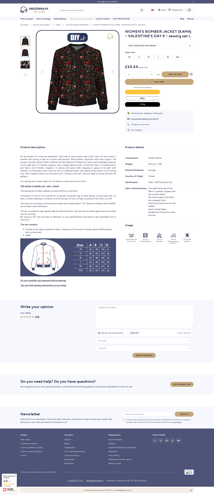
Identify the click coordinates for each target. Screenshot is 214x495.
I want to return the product (31, 451)
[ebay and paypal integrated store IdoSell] (189, 472)
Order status (25, 439)
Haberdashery (60, 18)
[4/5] (30, 316)
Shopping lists (177, 10)
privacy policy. (177, 422)
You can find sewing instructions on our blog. (43, 285)
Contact (23, 455)
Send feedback (144, 355)
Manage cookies (114, 463)
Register (67, 439)
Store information (115, 439)
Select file (134, 333)
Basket (67, 443)
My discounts (69, 459)
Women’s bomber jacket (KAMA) (77, 25)
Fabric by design (43, 18)
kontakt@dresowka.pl (94, 480)
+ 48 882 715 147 (75, 480)
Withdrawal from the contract (120, 459)
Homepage (24, 25)
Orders (23, 434)
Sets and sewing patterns (81, 18)
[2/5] (24, 316)
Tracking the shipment (29, 443)
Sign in (164, 10)
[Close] (191, 490)
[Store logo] (34, 10)
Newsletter (30, 414)
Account (68, 434)
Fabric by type (26, 18)
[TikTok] (172, 440)
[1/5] (21, 316)
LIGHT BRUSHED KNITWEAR (142, 45)
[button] (42, 71)
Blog (182, 18)
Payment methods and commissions (122, 447)
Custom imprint (102, 18)
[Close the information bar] (193, 1)
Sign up (184, 414)
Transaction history (71, 455)
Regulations (113, 451)
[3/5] (27, 316)
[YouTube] (178, 440)
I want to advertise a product (31, 447)
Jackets (57, 25)
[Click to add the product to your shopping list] (191, 74)
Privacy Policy (113, 455)
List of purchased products (74, 451)
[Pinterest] (166, 440)
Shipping (111, 443)
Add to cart (175, 74)
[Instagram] (161, 440)
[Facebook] (155, 440)
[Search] (142, 10)
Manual (190, 18)
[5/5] (33, 316)
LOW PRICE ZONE (121, 18)
